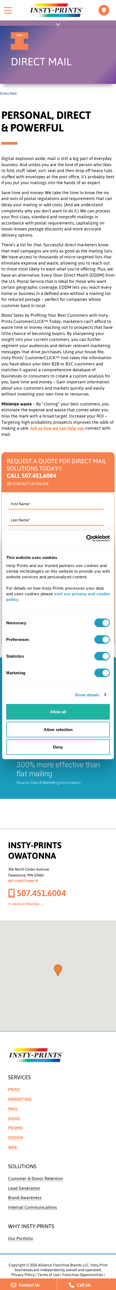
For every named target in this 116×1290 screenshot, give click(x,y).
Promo (15, 1127)
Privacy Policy (23, 1275)
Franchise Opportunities (82, 1275)
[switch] (102, 639)
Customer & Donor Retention (35, 1178)
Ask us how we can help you (57, 428)
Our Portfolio (20, 1238)
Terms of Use (48, 1275)
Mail (13, 1108)
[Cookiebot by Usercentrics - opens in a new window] (86, 538)
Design (15, 1137)
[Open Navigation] (58, 25)
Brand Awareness (25, 1197)
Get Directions (21, 881)
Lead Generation (24, 1188)
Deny (58, 747)
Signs (14, 1118)
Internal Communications (32, 1207)
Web (12, 1147)
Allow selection (58, 729)
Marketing (20, 1099)
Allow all (58, 712)
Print (14, 1089)
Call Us (84, 1284)
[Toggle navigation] (103, 10)
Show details (87, 694)
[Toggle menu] (8, 10)
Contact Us (29, 1284)
